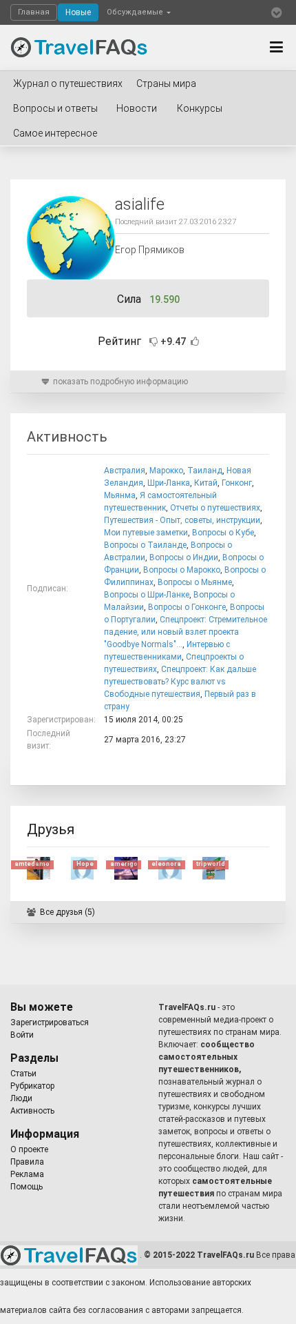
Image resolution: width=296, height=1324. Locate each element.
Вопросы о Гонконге (187, 607)
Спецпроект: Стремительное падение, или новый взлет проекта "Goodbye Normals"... (185, 632)
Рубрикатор (32, 1086)
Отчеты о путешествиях (215, 508)
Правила (27, 1162)
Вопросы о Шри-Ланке (146, 595)
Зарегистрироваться (49, 1022)
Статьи (23, 1073)
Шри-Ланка (168, 483)
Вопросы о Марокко (181, 570)
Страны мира (166, 83)
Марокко (166, 470)
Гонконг (237, 483)
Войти (22, 1035)
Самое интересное (55, 133)
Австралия (124, 470)
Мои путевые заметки (146, 532)
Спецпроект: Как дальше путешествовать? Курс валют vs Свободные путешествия (180, 681)
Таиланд (204, 470)
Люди (21, 1098)
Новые (78, 12)
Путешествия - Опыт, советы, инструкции (182, 520)
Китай (206, 483)
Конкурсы (199, 108)
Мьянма (120, 495)
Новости (136, 108)
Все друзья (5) (67, 912)
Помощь (26, 1187)
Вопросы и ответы (55, 108)
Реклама (27, 1174)
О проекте (29, 1149)
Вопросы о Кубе (223, 532)
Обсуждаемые (136, 12)
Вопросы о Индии (183, 557)
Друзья (50, 829)
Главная (34, 12)
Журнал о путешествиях (68, 83)
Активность (32, 1111)
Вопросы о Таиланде (145, 545)
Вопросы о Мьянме (195, 582)
